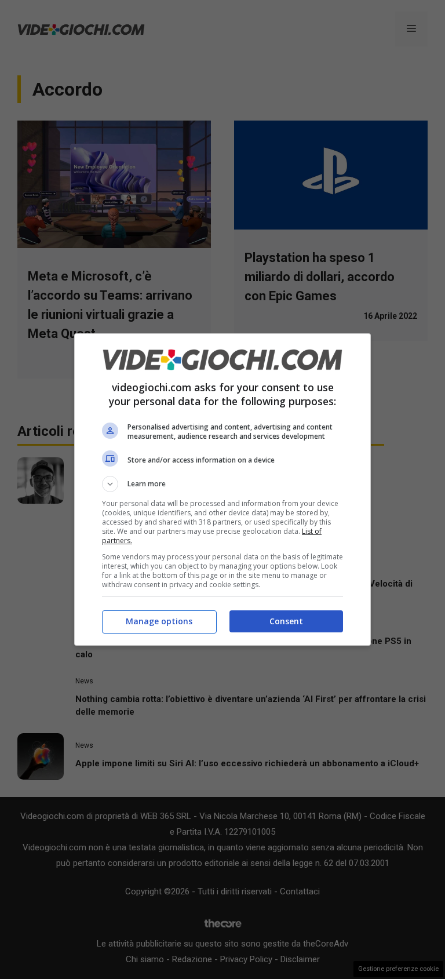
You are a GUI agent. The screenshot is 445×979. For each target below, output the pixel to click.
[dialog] (222, 489)
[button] (222, 484)
